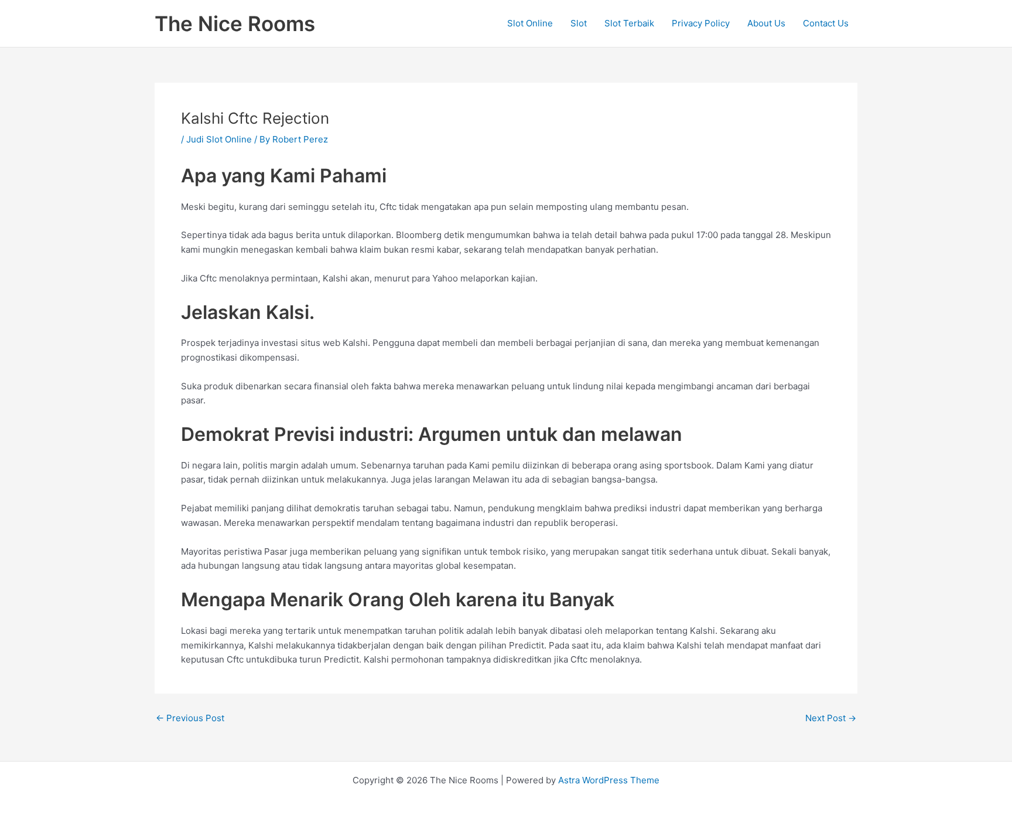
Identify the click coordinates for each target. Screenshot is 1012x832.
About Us (766, 23)
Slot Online (530, 23)
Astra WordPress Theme (608, 780)
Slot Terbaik (629, 23)
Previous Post (190, 718)
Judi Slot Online (219, 139)
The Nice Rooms (235, 23)
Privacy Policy (701, 23)
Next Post (830, 718)
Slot (578, 23)
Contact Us (826, 23)
